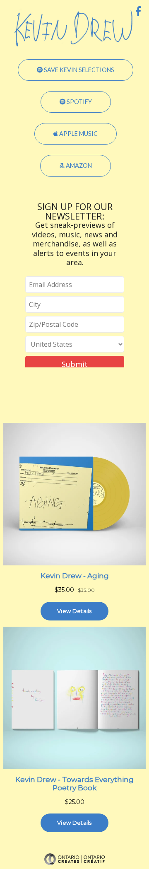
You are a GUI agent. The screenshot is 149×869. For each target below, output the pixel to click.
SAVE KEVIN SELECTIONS (78, 69)
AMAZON (78, 165)
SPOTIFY (78, 101)
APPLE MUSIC (78, 133)
